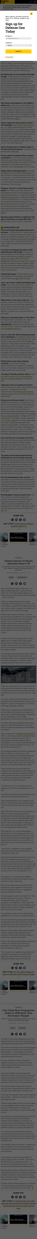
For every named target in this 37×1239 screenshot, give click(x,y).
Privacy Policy (9, 57)
